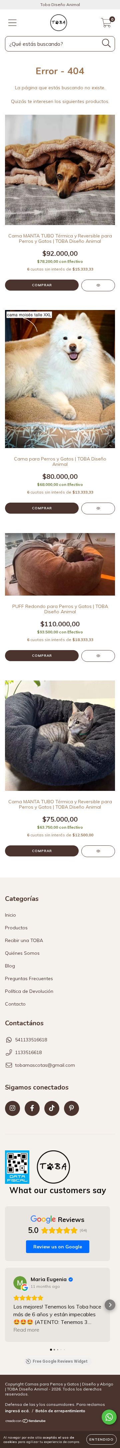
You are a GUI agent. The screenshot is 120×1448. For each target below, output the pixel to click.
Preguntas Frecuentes (29, 978)
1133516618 (28, 1052)
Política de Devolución (29, 991)
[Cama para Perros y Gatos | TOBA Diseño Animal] (98, 508)
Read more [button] (26, 1329)
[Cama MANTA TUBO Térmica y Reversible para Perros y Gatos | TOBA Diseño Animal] (98, 285)
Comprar (42, 285)
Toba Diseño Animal (60, 4)
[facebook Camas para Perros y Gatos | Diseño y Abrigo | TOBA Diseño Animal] (32, 1108)
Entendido (101, 1439)
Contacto (15, 1004)
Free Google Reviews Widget (60, 1361)
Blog (10, 966)
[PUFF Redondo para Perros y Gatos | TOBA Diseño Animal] (98, 656)
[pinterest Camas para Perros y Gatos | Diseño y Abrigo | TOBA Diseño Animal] (71, 1108)
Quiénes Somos (22, 953)
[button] (5, 1305)
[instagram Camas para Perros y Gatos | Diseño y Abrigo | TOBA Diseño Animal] (12, 1108)
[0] (106, 24)
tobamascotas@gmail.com (45, 1065)
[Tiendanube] (26, 1421)
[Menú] (12, 23)
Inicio (10, 915)
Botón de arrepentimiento (60, 1410)
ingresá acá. (17, 1410)
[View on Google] (20, 1282)
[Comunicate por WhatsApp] (109, 1417)
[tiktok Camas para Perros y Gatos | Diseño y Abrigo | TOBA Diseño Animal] (51, 1108)
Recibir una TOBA (24, 940)
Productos (16, 928)
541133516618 (31, 1040)
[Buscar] (106, 43)
